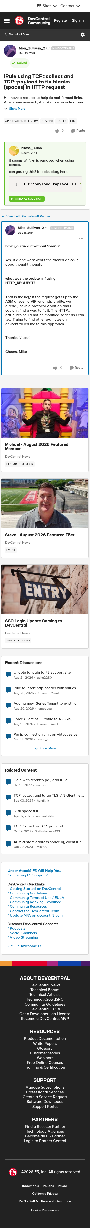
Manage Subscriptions (45, 1087)
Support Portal (45, 1106)
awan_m (43, 739)
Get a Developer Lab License (45, 1014)
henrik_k (43, 801)
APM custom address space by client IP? (47, 842)
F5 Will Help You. (34, 870)
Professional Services (45, 1092)
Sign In (78, 20)
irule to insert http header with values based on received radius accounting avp (48, 688)
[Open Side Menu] (6, 20)
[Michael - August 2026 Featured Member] (45, 413)
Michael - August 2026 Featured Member (36, 447)
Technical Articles (45, 994)
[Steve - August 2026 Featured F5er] (45, 503)
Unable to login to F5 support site (42, 672)
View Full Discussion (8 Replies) (29, 216)
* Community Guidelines (28, 893)
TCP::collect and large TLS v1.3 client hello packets (49, 795)
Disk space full (26, 811)
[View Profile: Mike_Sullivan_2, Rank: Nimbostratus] (10, 51)
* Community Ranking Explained (35, 902)
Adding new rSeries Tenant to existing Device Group (45, 703)
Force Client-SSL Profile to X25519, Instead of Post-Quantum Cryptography (47, 719)
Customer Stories (45, 1053)
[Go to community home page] (33, 21)
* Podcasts (17, 928)
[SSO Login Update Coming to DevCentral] (45, 589)
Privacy (63, 1186)
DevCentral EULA (45, 1009)
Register (61, 20)
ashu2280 (44, 678)
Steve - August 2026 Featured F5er (40, 535)
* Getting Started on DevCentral (34, 888)
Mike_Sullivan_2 (32, 48)
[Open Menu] (82, 34)
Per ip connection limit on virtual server (46, 734)
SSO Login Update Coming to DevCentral (33, 623)
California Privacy (45, 1194)
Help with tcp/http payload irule (41, 780)
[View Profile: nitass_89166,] (14, 151)
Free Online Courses (45, 1062)
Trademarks (30, 1186)
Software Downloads (45, 1101)
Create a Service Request (45, 1097)
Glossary (45, 1048)
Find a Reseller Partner (45, 1126)
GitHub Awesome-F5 (25, 946)
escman (41, 785)
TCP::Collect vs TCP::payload (38, 826)
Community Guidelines (45, 1004)
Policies (48, 1186)
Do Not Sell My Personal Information (45, 1201)
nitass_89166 (32, 148)
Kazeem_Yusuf (48, 693)
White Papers (45, 1043)
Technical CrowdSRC (45, 999)
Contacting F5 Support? (28, 875)
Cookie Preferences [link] (45, 1210)
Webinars (45, 1058)
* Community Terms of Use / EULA (36, 897)
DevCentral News (17, 457)
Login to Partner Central (45, 1141)
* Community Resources (27, 906)
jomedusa (45, 709)
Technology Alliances (45, 1131)
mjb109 (42, 847)
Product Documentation (45, 1038)
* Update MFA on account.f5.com (35, 915)
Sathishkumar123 (47, 831)
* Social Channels (22, 933)
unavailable (45, 816)
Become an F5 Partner (45, 1136)
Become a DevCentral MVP (45, 1018)
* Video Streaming (23, 937)
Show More (17, 109)
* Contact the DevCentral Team (33, 911)
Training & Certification (45, 1067)
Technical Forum (20, 34)
